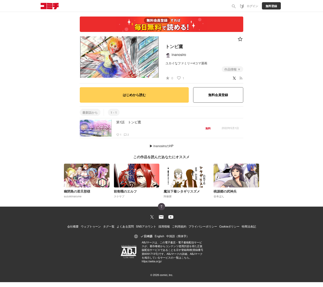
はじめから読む (134, 94)
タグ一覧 (108, 226)
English (159, 236)
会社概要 (73, 226)
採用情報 (164, 226)
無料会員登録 (218, 94)
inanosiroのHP (163, 146)
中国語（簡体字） (177, 236)
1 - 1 (114, 112)
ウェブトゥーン (91, 226)
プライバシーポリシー (203, 226)
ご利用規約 (179, 226)
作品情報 (231, 69)
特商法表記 (249, 226)
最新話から (90, 112)
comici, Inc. (166, 275)
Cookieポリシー (229, 226)
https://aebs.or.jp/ (152, 261)
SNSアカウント (146, 226)
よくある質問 (125, 226)
